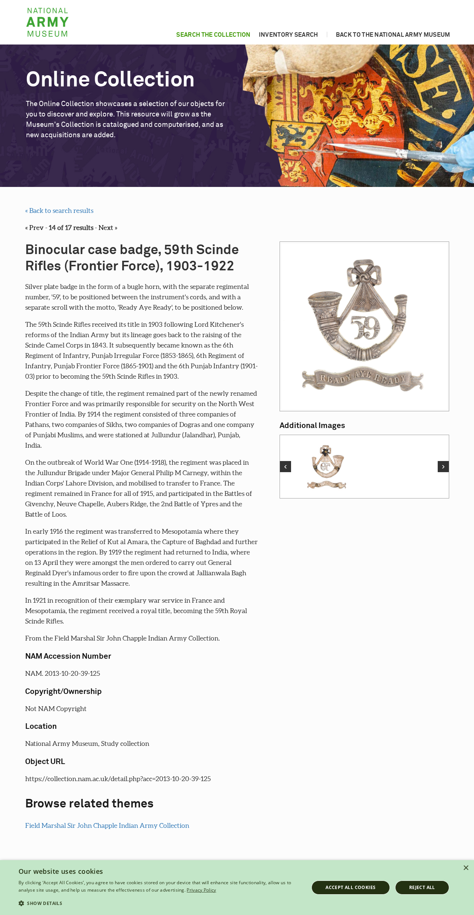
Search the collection (213, 35)
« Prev (34, 227)
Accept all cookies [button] (350, 887)
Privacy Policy (201, 890)
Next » (108, 227)
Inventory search (288, 35)
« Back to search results (59, 210)
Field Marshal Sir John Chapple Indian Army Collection (107, 825)
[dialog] (237, 887)
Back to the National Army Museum (393, 35)
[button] (159, 903)
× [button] (465, 868)
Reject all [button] (422, 887)
